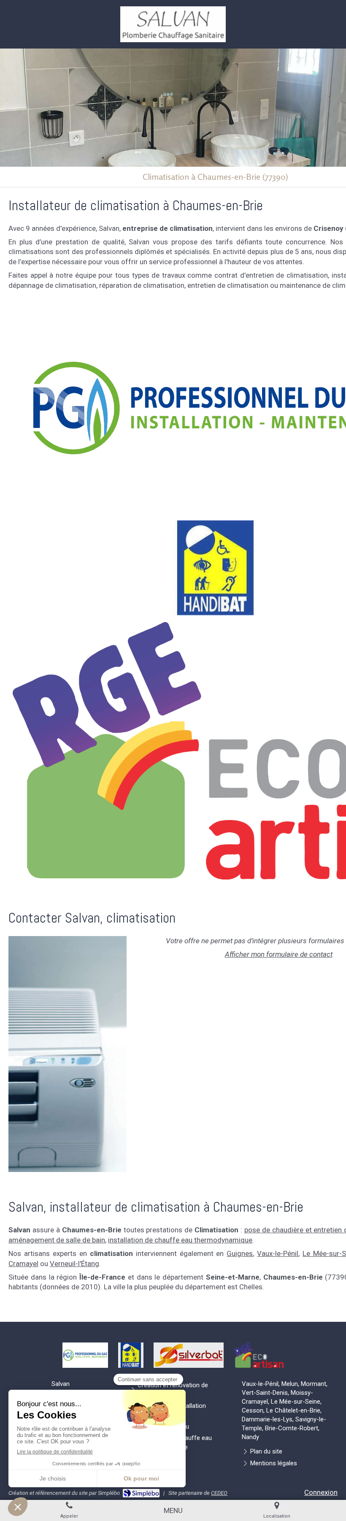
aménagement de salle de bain (56, 1240)
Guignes (240, 1253)
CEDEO (219, 1493)
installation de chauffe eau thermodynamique (180, 1240)
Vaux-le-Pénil (277, 1253)
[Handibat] (215, 567)
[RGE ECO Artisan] (259, 1355)
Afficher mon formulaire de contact (278, 954)
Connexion (321, 1492)
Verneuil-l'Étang (74, 1263)
